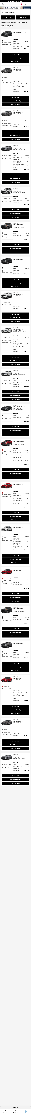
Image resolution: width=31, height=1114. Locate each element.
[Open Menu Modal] (29, 4)
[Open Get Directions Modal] (21, 4)
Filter (24, 17)
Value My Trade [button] (15, 61)
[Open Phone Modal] (17, 4)
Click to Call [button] (15, 54)
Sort (9, 17)
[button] (15, 54)
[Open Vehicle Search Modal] (25, 4)
